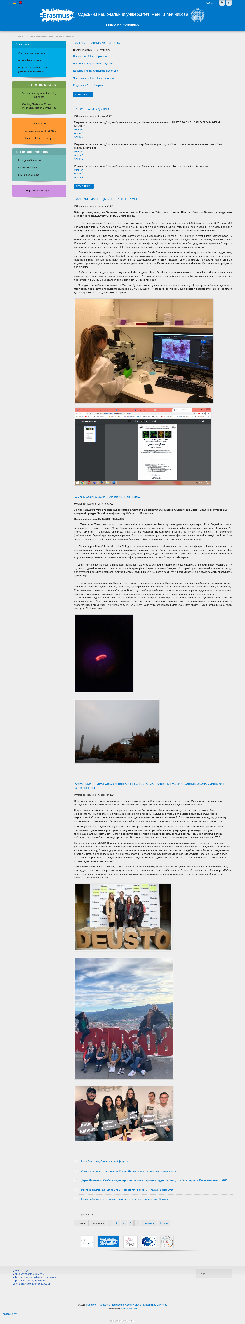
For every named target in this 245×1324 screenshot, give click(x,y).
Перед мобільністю (29, 160)
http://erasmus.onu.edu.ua (37, 1284)
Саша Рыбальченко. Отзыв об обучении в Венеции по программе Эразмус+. (126, 1199)
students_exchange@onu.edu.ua (39, 1277)
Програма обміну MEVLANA (39, 131)
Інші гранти (39, 123)
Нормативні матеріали (39, 190)
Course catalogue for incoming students (39, 95)
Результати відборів (92, 109)
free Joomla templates (122, 1321)
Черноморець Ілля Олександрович (93, 78)
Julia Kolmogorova (129, 1308)
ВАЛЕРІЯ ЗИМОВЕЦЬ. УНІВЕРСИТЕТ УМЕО (106, 199)
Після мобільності (28, 167)
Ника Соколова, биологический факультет (106, 1161)
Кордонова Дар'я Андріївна (89, 85)
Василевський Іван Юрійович (90, 56)
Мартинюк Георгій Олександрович (93, 63)
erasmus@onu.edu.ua (34, 1280)
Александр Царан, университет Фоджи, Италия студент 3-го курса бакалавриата (128, 1171)
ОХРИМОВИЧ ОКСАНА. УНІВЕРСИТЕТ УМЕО (107, 496)
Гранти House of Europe (39, 138)
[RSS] (222, 3)
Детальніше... (83, 94)
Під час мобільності (29, 174)
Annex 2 (78, 137)
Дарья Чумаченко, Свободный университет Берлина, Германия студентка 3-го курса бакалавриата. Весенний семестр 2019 (154, 1180)
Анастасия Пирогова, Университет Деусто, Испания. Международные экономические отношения (149, 785)
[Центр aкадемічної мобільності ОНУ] (229, 3)
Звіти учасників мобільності (98, 42)
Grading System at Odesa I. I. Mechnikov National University (39, 106)
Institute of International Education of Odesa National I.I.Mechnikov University (126, 1304)
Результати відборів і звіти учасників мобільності (33, 69)
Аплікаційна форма (29, 60)
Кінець (164, 1223)
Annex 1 (78, 133)
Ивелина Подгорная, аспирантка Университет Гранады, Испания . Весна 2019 (127, 1189)
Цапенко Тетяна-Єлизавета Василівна (95, 70)
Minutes (78, 129)
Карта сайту (10, 1314)
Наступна (149, 1223)
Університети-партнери (32, 53)
